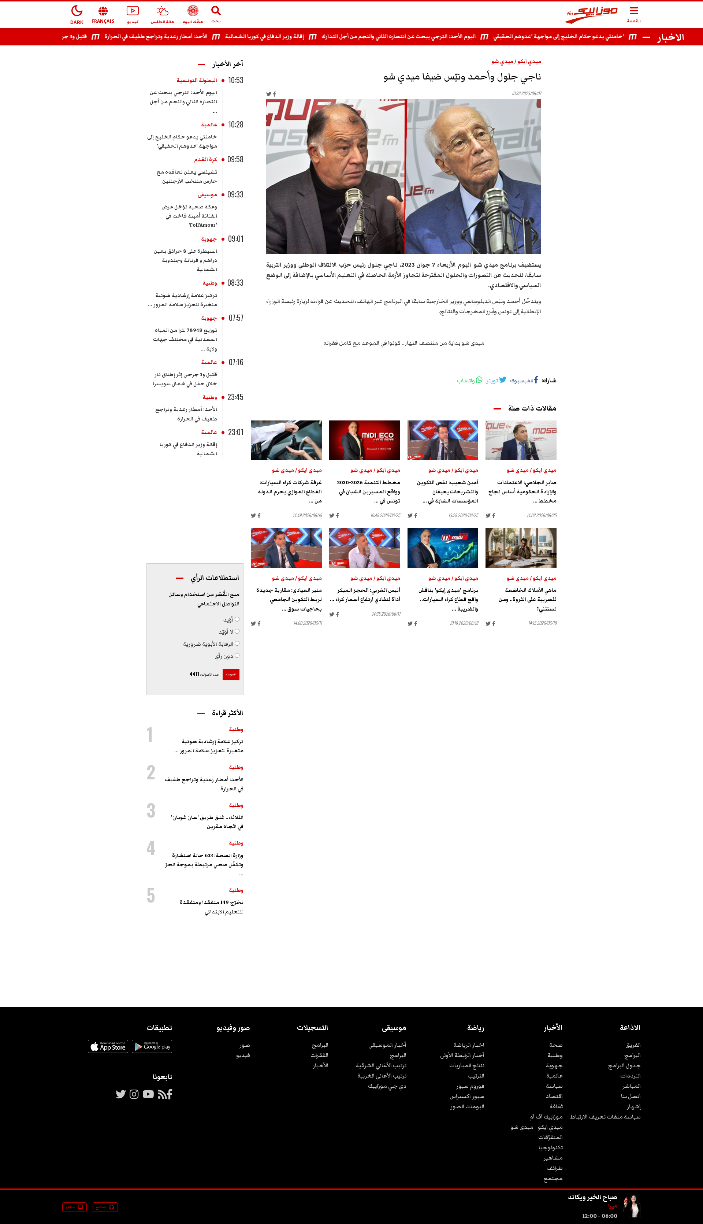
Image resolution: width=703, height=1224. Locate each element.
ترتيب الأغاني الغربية (381, 1075)
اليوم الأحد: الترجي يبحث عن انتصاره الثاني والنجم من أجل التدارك (422, 37)
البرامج (632, 1055)
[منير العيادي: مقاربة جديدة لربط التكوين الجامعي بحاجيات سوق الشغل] (286, 548)
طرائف (555, 1168)
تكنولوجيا (551, 1147)
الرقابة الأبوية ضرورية (208, 643)
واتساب (466, 380)
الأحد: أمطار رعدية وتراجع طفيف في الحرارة (179, 37)
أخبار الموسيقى (387, 1045)
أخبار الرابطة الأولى (462, 1055)
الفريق (633, 1045)
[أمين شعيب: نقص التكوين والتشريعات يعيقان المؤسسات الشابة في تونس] (443, 440)
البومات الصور (467, 1106)
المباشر (631, 1086)
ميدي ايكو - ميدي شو (536, 1127)
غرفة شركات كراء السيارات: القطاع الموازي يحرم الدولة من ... (290, 492)
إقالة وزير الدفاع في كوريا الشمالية (288, 37)
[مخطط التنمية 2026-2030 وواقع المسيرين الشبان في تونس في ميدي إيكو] (364, 440)
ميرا (612, 1206)
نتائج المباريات (466, 1065)
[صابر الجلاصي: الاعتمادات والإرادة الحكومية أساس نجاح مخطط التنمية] (521, 440)
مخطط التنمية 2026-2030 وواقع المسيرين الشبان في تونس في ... (368, 492)
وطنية (209, 283)
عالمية (209, 125)
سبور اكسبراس (467, 1096)
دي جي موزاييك (387, 1086)
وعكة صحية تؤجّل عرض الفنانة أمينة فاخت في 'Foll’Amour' (189, 216)
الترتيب (476, 1075)
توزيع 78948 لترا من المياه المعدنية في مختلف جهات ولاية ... (185, 339)
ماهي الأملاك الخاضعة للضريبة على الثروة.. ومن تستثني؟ (528, 599)
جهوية (209, 239)
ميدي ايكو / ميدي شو (516, 62)
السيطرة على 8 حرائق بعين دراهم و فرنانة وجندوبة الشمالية (185, 260)
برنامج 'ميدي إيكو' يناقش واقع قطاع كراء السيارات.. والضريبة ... (448, 599)
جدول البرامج (624, 1065)
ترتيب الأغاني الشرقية (381, 1065)
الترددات (630, 1075)
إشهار (634, 1106)
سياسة (554, 1086)
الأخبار (320, 1065)
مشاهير (553, 1157)
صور (244, 1045)
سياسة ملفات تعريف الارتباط (605, 1116)
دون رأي (224, 656)
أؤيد (228, 619)
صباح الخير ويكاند (592, 1197)
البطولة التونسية (196, 81)
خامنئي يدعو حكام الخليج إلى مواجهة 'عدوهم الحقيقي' (582, 37)
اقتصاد (554, 1096)
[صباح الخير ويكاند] (632, 1216)
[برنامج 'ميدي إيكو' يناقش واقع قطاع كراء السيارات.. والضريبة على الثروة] (443, 548)
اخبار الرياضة (468, 1045)
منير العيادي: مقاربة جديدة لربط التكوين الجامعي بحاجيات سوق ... (289, 599)
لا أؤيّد (226, 631)
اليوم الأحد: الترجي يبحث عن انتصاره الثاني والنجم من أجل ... (183, 102)
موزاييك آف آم (546, 1116)
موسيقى (207, 195)
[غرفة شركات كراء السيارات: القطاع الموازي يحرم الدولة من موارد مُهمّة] (286, 440)
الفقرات (319, 1055)
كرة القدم (205, 160)
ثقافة (556, 1106)
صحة (556, 1045)
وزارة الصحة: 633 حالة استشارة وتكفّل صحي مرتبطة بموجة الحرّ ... (204, 865)
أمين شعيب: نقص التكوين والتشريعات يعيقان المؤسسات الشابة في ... (447, 492)
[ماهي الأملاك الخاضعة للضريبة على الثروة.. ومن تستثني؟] (521, 548)
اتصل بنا (631, 1096)
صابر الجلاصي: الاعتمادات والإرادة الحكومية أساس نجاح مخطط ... (522, 492)
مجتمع (553, 1178)
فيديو (243, 1055)
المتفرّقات (550, 1137)
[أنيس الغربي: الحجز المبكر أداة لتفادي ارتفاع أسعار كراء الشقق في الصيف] (364, 548)
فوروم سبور (470, 1086)
